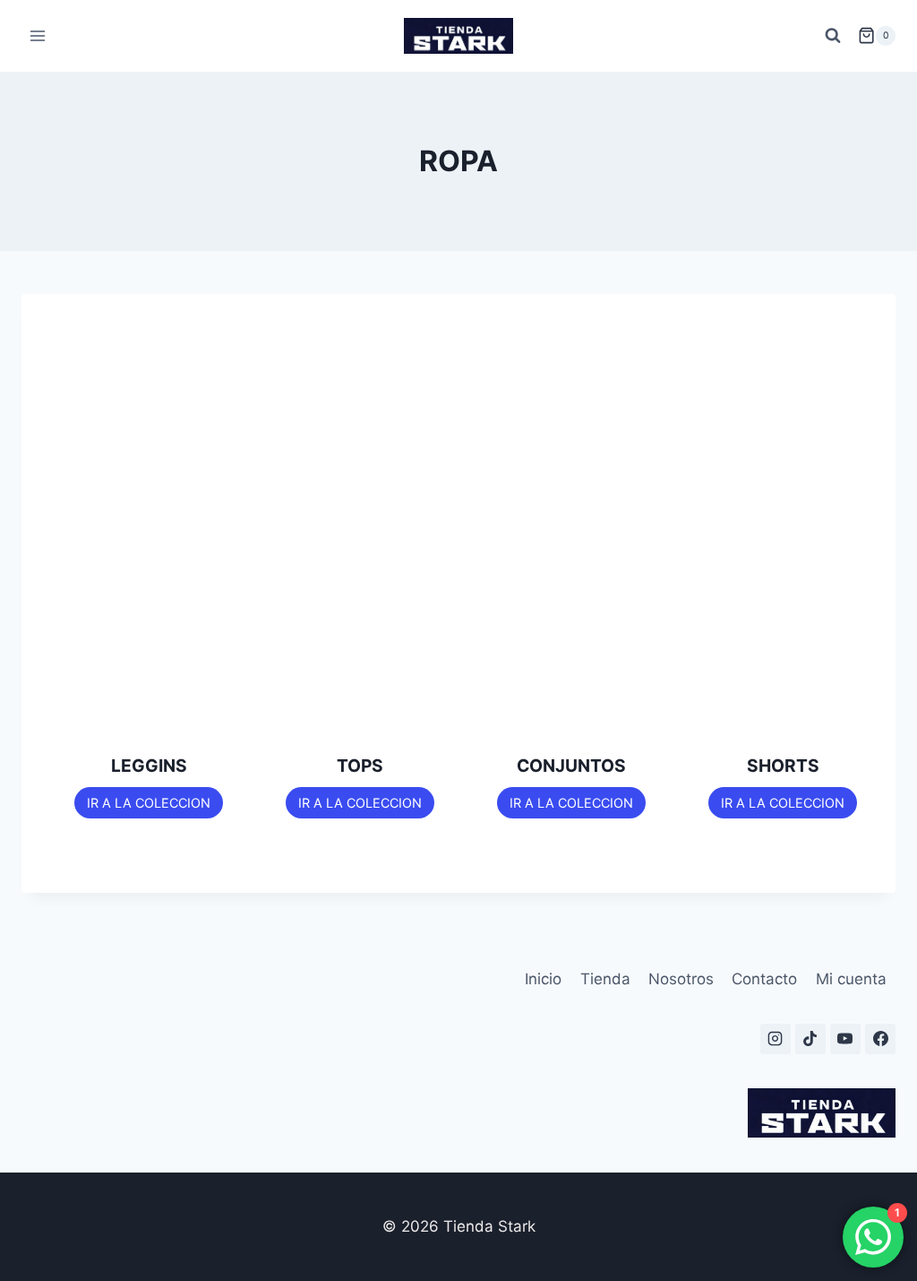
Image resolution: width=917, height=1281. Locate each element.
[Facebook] (880, 1039)
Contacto (764, 979)
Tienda (605, 979)
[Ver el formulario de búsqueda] (833, 36)
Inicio (543, 979)
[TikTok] (810, 1039)
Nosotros (681, 979)
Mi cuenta (851, 979)
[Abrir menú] (38, 35)
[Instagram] (775, 1039)
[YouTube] (845, 1039)
